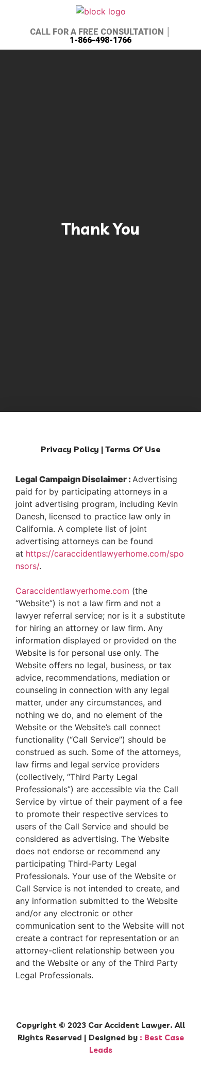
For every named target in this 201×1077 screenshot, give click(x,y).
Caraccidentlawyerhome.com (72, 591)
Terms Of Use (133, 449)
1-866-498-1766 (100, 40)
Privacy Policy (70, 449)
